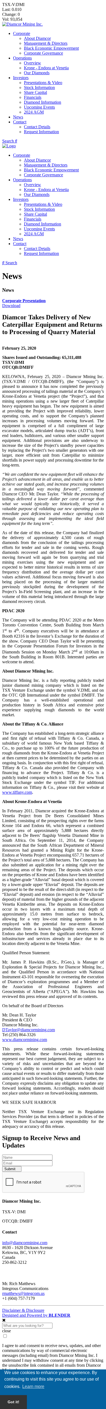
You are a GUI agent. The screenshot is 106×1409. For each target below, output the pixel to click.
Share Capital (35, 92)
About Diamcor (37, 38)
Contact (19, 122)
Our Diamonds (36, 72)
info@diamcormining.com (24, 1242)
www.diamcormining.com (24, 1039)
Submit (10, 1169)
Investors (21, 77)
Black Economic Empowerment (51, 48)
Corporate (21, 33)
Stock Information (39, 87)
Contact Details (37, 126)
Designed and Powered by (36, 1315)
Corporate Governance (43, 53)
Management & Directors (45, 43)
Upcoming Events (39, 107)
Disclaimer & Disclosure (23, 1310)
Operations (22, 58)
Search (8, 141)
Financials (32, 97)
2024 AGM (34, 112)
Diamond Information (42, 102)
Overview (32, 63)
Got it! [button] (13, 1402)
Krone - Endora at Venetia (46, 68)
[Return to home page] (22, 24)
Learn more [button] (33, 1386)
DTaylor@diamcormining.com (28, 1029)
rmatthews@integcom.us (23, 1293)
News (18, 117)
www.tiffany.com (17, 792)
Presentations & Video (43, 82)
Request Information (41, 131)
